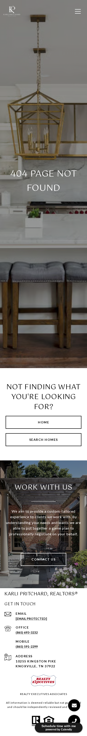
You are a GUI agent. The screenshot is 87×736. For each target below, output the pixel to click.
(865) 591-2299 (27, 646)
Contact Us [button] (43, 559)
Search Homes (43, 439)
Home (43, 422)
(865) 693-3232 (27, 632)
